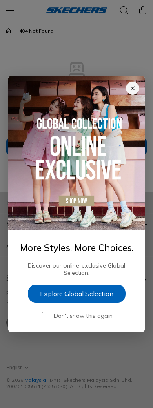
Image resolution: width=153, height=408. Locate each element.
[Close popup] (132, 88)
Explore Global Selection (76, 294)
